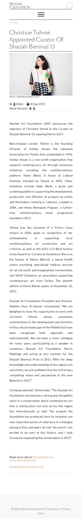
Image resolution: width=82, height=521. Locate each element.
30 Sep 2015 (37, 104)
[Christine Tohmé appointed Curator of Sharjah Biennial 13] (41, 74)
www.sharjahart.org (22, 460)
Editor (21, 104)
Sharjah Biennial (43, 457)
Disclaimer (53, 509)
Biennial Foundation (33, 509)
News (15, 22)
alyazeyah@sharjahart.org (26, 466)
